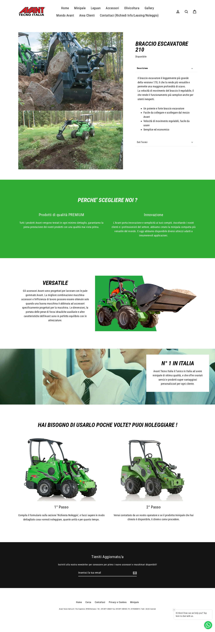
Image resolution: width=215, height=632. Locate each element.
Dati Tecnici (142, 142)
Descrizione (142, 68)
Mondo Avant (65, 15)
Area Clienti (87, 15)
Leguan (96, 8)
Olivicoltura (131, 8)
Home (65, 8)
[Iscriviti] (134, 572)
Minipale (80, 8)
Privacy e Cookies (118, 602)
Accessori (112, 8)
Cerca (88, 602)
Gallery (149, 8)
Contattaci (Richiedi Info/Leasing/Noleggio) (129, 15)
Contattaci (100, 602)
